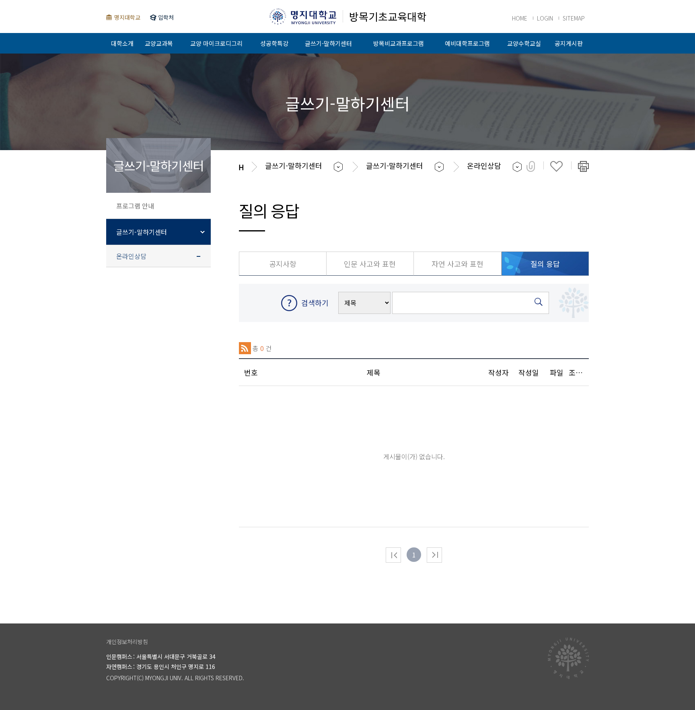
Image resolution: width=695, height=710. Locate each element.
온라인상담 (131, 256)
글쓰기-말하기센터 (328, 43)
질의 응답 (545, 263)
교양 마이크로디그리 (216, 43)
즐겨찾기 (556, 166)
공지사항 (282, 263)
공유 (530, 166)
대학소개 (122, 43)
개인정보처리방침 (127, 642)
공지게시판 (569, 43)
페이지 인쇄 (583, 166)
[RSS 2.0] (245, 348)
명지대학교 (127, 17)
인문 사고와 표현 (370, 263)
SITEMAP (574, 18)
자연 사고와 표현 (457, 263)
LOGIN (545, 18)
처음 (393, 555)
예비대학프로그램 (467, 43)
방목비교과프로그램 (398, 43)
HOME (519, 18)
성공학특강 (274, 43)
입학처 (166, 17)
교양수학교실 (524, 43)
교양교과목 (159, 43)
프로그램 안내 (135, 206)
